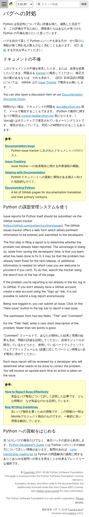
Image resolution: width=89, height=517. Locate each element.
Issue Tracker (47, 82)
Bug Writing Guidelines (21, 407)
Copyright (29, 472)
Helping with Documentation (25, 172)
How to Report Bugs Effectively (26, 391)
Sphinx (72, 513)
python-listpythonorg (38, 115)
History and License (47, 490)
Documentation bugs (20, 146)
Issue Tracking (15, 161)
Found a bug (75, 509)
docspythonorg (68, 106)
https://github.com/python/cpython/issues (33, 225)
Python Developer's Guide (26, 445)
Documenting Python (20, 187)
